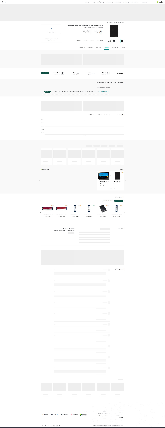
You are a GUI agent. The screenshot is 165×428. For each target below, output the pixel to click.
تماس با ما (121, 417)
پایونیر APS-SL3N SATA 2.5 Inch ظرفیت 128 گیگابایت (102, 215)
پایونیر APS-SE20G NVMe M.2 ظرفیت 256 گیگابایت (117, 215)
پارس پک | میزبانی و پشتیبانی (102, 413)
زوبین (123, 22)
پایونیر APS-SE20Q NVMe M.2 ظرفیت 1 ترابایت (48, 215)
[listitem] (110, 180)
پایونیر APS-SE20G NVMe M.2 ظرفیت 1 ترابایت (89, 215)
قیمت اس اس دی (118, 22)
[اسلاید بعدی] (40, 212)
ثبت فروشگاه (120, 412)
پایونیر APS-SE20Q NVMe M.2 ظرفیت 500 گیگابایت (62, 215)
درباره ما (121, 419)
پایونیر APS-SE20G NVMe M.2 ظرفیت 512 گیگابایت (75, 215)
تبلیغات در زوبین (120, 415)
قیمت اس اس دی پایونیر (110, 22)
